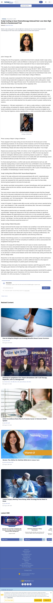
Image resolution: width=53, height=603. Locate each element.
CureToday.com (26, 556)
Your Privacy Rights (26, 566)
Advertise (26, 560)
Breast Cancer (5, 296)
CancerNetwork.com (26, 554)
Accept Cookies (38, 600)
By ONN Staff (7, 340)
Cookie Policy (10, 597)
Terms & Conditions (26, 563)
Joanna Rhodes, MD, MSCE (25, 381)
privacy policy (27, 290)
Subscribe (45, 287)
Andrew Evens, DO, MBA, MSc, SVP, (11, 381)
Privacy (26, 562)
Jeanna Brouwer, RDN (8, 462)
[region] (26, 597)
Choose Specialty (25, 5)
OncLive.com (26, 557)
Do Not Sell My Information (26, 565)
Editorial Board (26, 551)
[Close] (51, 592)
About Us (26, 549)
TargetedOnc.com (26, 559)
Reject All (47, 600)
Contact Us (26, 552)
